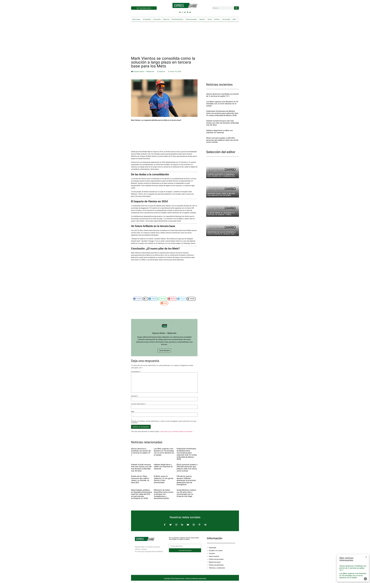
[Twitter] (185, 12)
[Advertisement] (185, 37)
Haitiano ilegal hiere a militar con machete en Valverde (163, 467)
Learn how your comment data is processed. (176, 431)
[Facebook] (180, 12)
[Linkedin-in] (182, 524)
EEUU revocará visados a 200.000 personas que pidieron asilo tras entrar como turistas (187, 468)
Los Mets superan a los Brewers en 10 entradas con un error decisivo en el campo (164, 452)
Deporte (166, 19)
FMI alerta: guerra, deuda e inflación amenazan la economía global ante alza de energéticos (186, 480)
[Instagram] (182, 12)
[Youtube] (190, 12)
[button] (138, 299)
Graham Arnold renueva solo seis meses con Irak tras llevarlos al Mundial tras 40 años (141, 468)
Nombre (134, 396)
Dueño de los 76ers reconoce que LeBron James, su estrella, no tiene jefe (140, 479)
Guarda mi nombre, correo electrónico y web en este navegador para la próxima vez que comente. (163, 421)
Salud (210, 19)
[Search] (236, 8)
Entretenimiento (177, 19)
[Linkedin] (187, 12)
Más (234, 19)
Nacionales (136, 19)
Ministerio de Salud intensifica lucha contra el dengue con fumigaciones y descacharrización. (163, 494)
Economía (157, 19)
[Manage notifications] (365, 578)
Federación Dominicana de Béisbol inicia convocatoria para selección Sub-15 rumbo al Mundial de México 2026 (187, 454)
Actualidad (147, 19)
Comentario (136, 371)
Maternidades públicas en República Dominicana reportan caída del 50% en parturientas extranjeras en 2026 (141, 494)
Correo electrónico (138, 404)
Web (132, 411)
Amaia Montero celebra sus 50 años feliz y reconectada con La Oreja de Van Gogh (186, 493)
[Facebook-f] (164, 524)
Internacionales (191, 19)
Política (216, 19)
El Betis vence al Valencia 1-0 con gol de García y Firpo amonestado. (163, 479)
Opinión (202, 19)
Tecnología (226, 19)
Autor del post (164, 350)
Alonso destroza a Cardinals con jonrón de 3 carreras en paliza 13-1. (141, 452)
